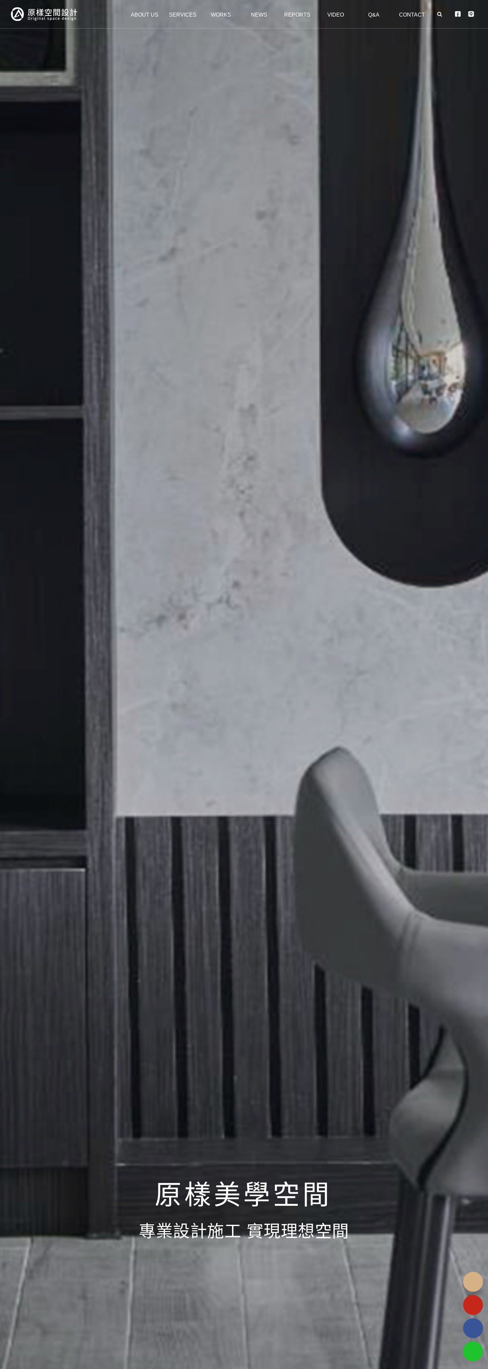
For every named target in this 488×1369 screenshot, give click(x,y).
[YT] (473, 1305)
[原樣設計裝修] (244, 684)
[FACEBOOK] (457, 14)
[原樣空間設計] (57, 14)
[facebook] (473, 1328)
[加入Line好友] (473, 1351)
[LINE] (471, 14)
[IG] (473, 1282)
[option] (244, 684)
